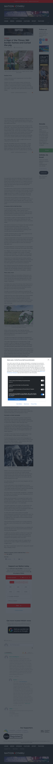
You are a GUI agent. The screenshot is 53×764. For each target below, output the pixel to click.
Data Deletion (19, 403)
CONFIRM (17, 399)
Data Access (26, 403)
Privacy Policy (34, 403)
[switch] (42, 380)
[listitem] (26, 377)
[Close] (49, 360)
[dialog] (26, 382)
